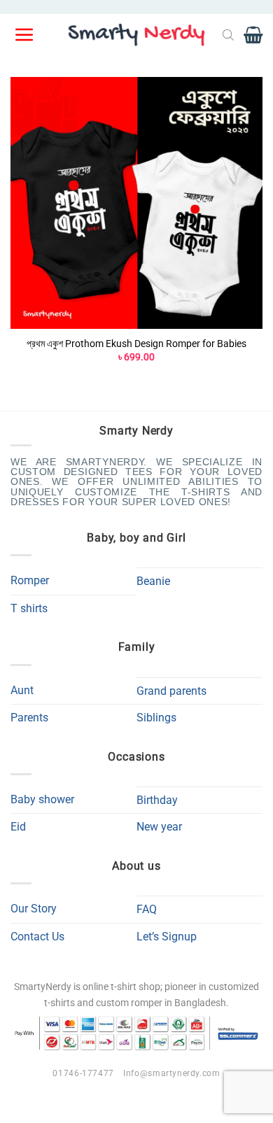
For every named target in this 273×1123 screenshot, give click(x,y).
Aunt (22, 690)
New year (159, 826)
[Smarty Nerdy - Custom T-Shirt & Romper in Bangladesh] (136, 35)
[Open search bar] (228, 35)
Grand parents (171, 691)
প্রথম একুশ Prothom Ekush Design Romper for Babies (136, 343)
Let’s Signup (166, 936)
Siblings (156, 717)
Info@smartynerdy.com (171, 1073)
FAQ (146, 909)
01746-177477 (82, 1073)
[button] (25, 35)
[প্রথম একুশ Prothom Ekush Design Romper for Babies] (136, 203)
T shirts (29, 608)
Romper (29, 580)
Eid (18, 826)
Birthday (157, 800)
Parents (29, 717)
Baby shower (42, 799)
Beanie (153, 581)
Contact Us (37, 936)
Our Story (33, 908)
